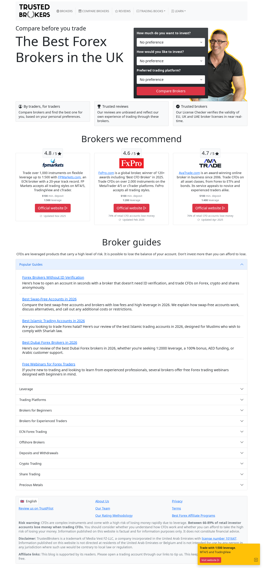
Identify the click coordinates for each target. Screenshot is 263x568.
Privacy (177, 501)
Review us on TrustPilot (36, 508)
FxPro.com (106, 173)
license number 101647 (219, 538)
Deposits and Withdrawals (38, 453)
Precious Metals (31, 485)
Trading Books (151, 11)
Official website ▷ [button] (53, 208)
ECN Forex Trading (33, 431)
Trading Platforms (32, 400)
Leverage (26, 389)
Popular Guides (30, 264)
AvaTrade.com (189, 173)
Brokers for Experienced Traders (43, 421)
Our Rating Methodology (114, 515)
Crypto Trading (30, 463)
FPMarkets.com (69, 177)
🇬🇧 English (28, 501)
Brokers (66, 11)
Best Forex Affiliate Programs (193, 515)
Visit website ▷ (210, 560)
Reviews (124, 11)
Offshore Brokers (32, 442)
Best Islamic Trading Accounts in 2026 (53, 320)
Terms (176, 508)
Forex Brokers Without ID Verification (53, 277)
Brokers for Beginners (35, 410)
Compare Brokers (95, 11)
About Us (102, 501)
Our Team (102, 508)
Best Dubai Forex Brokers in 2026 (49, 342)
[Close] (256, 559)
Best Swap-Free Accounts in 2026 (49, 299)
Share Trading (29, 474)
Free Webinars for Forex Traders (48, 364)
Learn (179, 11)
